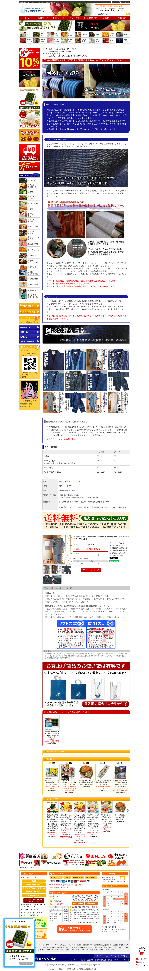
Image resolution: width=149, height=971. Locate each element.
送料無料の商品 (54, 54)
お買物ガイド (142, 962)
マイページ (115, 2)
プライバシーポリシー (121, 960)
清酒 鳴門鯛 (58, 947)
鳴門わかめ (35, 945)
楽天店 (24, 377)
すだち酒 (72, 947)
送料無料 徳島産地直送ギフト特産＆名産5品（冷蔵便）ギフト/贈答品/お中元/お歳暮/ (120, 783)
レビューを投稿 (116, 545)
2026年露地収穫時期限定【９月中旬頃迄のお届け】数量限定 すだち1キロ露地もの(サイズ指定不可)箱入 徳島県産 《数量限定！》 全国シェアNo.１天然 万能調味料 (52, 822)
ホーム (27, 18)
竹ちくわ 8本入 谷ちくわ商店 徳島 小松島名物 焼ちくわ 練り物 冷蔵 (86, 782)
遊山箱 (108, 949)
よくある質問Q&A (90, 18)
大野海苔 (120, 945)
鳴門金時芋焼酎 (80, 947)
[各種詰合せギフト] (29, 166)
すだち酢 (92, 945)
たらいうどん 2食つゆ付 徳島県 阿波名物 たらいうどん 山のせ (103, 782)
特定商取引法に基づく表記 (120, 548)
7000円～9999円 (66, 51)
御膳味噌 (79, 945)
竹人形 (89, 949)
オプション (23, 300)
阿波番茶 (86, 945)
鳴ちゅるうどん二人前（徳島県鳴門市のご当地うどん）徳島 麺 (52, 782)
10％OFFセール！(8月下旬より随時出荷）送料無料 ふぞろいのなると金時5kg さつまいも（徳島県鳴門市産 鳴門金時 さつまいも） (66, 820)
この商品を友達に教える (119, 550)
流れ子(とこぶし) (112, 945)
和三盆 (88, 947)
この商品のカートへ (141, 949)
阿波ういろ (122, 947)
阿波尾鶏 (46, 947)
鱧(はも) (103, 945)
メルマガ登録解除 (87, 960)
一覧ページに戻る (117, 555)
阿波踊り (102, 949)
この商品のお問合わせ (118, 553)
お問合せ (23, 337)
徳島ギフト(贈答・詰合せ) (58, 56)
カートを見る (125, 2)
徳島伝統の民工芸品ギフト (79, 56)
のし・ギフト (74, 18)
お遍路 (113, 949)
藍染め (78, 949)
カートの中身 (25, 318)
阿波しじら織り (70, 949)
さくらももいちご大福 (104, 947)
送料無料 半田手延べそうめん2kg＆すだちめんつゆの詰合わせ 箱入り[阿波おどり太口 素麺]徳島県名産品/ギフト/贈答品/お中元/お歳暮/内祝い (93, 821)
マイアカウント (76, 960)
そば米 (74, 945)
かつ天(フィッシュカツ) (36, 947)
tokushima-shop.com (109, 10)
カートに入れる (92, 570)
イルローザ (50, 949)
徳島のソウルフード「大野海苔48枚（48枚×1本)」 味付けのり (69, 782)
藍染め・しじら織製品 (57, 49)
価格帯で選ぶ (27, 306)
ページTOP (141, 965)
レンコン (41, 945)
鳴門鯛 (98, 945)
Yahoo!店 (25, 375)
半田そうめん (58, 945)
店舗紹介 (106, 18)
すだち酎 (65, 947)
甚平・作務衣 (71, 49)
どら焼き (115, 947)
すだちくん (95, 949)
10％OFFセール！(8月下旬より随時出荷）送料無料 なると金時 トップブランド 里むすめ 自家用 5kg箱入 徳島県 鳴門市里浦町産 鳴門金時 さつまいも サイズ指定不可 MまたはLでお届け (79, 823)
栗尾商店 (42, 949)
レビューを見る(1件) (118, 543)
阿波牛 (52, 947)
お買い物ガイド (58, 18)
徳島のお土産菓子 (59, 949)
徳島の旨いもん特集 (26, 867)
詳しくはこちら (27, 963)
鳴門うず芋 (94, 947)
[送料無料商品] (29, 152)
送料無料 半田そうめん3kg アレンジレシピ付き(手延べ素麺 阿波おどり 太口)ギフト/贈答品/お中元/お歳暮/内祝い (106, 819)
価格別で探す (54, 51)
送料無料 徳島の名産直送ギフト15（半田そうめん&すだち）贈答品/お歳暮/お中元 (51, 734)
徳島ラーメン (49, 945)
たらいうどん (67, 945)
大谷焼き (83, 949)
